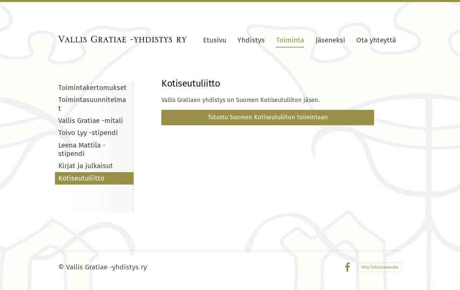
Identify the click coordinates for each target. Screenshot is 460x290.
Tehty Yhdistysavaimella (379, 267)
